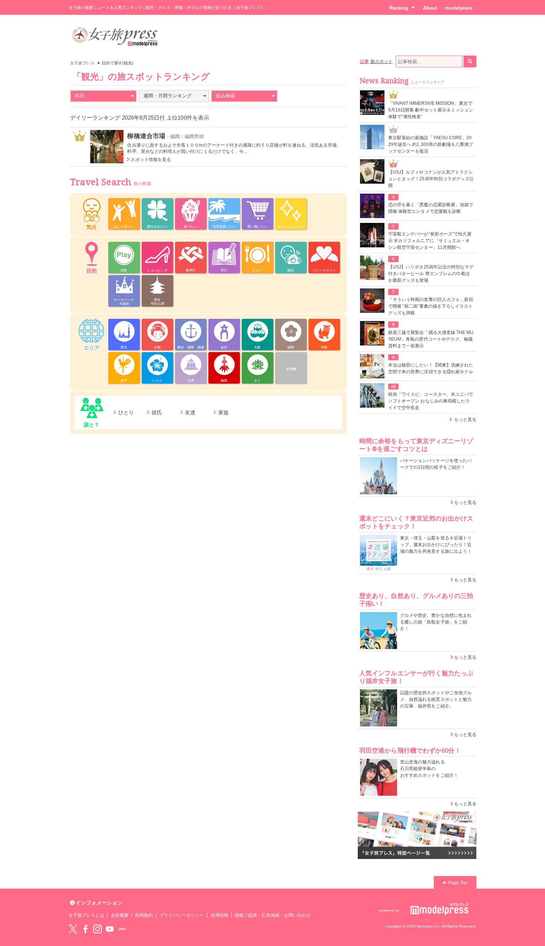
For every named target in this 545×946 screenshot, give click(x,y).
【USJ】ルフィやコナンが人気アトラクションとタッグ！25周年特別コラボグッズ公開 (431, 179)
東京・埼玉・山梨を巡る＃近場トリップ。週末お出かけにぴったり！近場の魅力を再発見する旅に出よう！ (436, 544)
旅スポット (381, 61)
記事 (364, 61)
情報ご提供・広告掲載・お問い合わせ (273, 915)
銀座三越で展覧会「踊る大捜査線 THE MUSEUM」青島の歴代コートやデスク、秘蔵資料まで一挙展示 (430, 339)
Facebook (85, 929)
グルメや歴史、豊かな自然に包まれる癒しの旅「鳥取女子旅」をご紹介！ (436, 622)
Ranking (398, 8)
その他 (291, 369)
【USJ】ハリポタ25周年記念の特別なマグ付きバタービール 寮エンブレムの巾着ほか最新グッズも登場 (430, 273)
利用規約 (144, 915)
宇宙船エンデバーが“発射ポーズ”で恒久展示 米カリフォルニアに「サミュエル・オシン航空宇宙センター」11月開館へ (430, 240)
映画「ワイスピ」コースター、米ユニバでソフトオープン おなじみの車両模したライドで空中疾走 (430, 401)
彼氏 (157, 412)
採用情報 (219, 915)
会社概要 (120, 915)
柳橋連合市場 (146, 136)
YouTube (109, 929)
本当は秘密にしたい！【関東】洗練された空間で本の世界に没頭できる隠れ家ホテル (430, 368)
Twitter (73, 929)
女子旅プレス (82, 63)
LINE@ (122, 929)
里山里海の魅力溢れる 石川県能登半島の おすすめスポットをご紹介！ (429, 768)
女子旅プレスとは (86, 915)
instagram (97, 929)
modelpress (458, 8)
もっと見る (465, 419)
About (430, 8)
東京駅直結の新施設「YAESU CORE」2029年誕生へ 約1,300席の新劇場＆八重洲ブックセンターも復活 (430, 144)
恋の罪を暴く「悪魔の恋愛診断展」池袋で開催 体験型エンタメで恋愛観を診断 (430, 208)
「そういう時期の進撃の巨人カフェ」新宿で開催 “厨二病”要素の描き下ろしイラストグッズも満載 (430, 306)
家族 (223, 412)
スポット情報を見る (151, 159)
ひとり (126, 412)
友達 (190, 412)
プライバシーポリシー (181, 915)
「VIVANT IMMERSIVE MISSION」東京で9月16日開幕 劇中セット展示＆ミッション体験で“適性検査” (430, 110)
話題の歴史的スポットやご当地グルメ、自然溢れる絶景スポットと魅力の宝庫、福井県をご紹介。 (436, 699)
